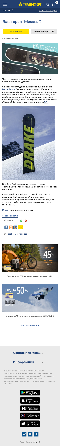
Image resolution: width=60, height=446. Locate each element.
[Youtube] (30, 434)
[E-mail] (20, 228)
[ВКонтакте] (6, 227)
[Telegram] (36, 434)
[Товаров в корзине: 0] (54, 4)
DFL (46, 102)
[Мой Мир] (15, 227)
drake (11, 233)
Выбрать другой (44, 31)
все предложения (30, 325)
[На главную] (30, 4)
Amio (37, 442)
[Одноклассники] (11, 227)
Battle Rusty (8, 89)
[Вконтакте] (24, 434)
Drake (5, 209)
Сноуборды (20, 233)
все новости (11, 215)
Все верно (16, 31)
